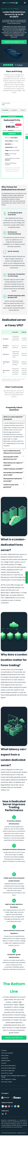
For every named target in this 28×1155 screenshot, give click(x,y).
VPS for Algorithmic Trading (8, 1079)
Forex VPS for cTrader (7, 1073)
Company (4, 1050)
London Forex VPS (6, 380)
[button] (25, 3)
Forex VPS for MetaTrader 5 (8, 1068)
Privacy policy (5, 1055)
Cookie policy (4, 1058)
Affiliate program (5, 1060)
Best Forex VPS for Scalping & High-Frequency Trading (13, 1076)
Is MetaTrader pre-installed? (13, 469)
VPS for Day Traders (6, 1082)
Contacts (3, 1063)
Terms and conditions (7, 1053)
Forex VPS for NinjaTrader (8, 1070)
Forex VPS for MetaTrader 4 (8, 1065)
